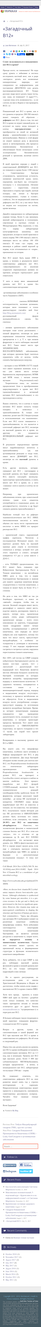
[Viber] (12, 54)
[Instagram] (10, 1172)
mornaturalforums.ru (11, 1009)
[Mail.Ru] (33, 51)
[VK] (15, 54)
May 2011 (10, 1280)
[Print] (4, 54)
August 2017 (11, 1260)
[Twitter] (11, 51)
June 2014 (10, 1271)
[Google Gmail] (30, 51)
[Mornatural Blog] (20, 10)
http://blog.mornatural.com (14, 313)
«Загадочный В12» (13, 1221)
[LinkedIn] (16, 51)
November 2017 (12, 1257)
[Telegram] (9, 54)
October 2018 (11, 1254)
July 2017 (10, 1262)
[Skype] (7, 54)
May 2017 (10, 1265)
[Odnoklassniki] (35, 51)
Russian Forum (28, 7)
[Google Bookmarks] (27, 51)
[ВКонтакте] (10, 1166)
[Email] (22, 51)
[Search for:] (20, 1146)
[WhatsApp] (19, 51)
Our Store (18, 7)
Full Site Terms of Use (29, 1301)
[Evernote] (24, 51)
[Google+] (13, 51)
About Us (10, 7)
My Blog (15, 1111)
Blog (36, 7)
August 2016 (11, 1268)
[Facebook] (6, 51)
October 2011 (11, 1277)
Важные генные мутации (23, 1237)
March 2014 (10, 1274)
